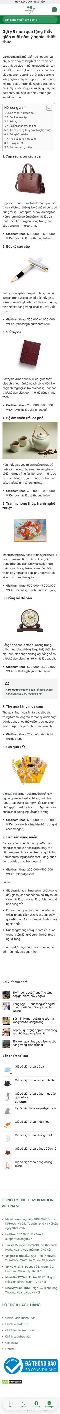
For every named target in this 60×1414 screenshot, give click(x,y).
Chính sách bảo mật (18, 1336)
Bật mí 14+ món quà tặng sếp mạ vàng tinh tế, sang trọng (33, 1020)
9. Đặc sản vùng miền (19, 147)
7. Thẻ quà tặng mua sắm (21, 138)
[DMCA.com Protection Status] (12, 1381)
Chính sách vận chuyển (20, 1330)
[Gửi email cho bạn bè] (34, 963)
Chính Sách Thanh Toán (20, 1318)
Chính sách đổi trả (16, 1324)
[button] (4, 9)
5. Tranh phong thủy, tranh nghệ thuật (29, 130)
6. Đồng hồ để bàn (17, 134)
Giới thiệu (11, 1343)
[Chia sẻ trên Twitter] (25, 963)
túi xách (27, 203)
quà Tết (12, 794)
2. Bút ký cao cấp (17, 117)
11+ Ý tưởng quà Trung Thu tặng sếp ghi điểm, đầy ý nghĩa (32, 994)
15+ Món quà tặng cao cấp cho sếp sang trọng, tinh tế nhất (34, 1043)
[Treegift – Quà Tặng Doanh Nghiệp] (30, 9)
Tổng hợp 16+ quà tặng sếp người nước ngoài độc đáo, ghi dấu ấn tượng (34, 1007)
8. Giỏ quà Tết (15, 143)
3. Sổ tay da (14, 121)
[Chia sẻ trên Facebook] (21, 963)
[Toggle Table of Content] (47, 108)
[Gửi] (53, 19)
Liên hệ (10, 1349)
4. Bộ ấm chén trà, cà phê (21, 126)
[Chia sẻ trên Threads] (29, 963)
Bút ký (6, 293)
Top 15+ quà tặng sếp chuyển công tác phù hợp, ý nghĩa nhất (35, 1031)
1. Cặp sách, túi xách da (20, 113)
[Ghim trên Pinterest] (38, 963)
